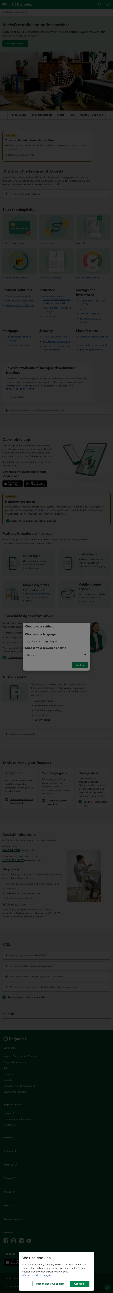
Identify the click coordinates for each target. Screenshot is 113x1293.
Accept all (79, 1284)
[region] (56, 1271)
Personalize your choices (50, 1284)
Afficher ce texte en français (36, 1275)
